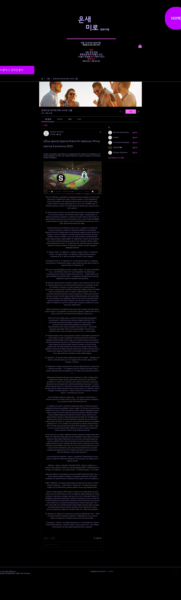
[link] (47, 119)
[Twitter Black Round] (176, 570)
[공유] (100, 132)
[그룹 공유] (138, 111)
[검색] (121, 111)
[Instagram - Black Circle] (179, 570)
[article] (72, 339)
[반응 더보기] (52, 538)
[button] (140, 46)
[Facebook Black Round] (172, 570)
